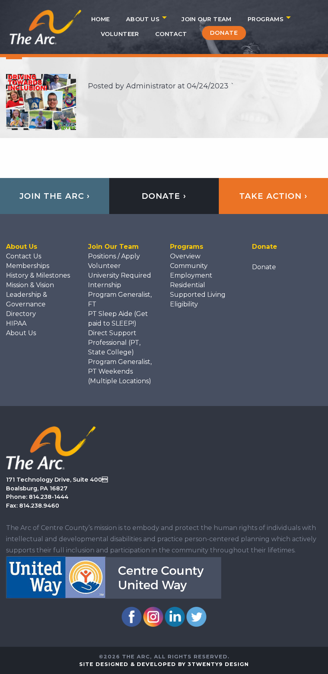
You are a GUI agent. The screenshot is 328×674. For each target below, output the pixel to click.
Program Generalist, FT (120, 299)
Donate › (164, 196)
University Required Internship (119, 280)
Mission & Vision (30, 285)
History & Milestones (38, 275)
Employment (191, 275)
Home (100, 19)
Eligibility (184, 304)
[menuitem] (100, 19)
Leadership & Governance (26, 299)
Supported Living (198, 294)
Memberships (27, 266)
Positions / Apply (114, 256)
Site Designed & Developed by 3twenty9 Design (164, 664)
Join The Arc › (55, 196)
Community (189, 266)
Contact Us (23, 256)
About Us (142, 19)
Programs (265, 19)
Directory (21, 314)
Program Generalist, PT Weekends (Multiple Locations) (120, 371)
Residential (187, 285)
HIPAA (16, 323)
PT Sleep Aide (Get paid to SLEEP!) (118, 318)
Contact (171, 34)
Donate (224, 32)
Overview (185, 256)
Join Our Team (207, 19)
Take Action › (273, 196)
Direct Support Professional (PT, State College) (114, 342)
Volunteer (120, 34)
